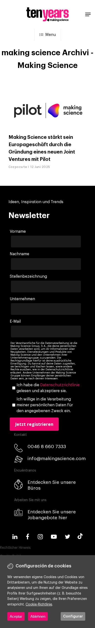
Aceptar (16, 616)
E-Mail (15, 321)
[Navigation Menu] (88, 14)
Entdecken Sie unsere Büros (52, 485)
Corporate (18, 167)
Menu (50, 35)
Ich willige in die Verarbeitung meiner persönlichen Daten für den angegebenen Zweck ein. (45, 405)
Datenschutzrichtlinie (60, 385)
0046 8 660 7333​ (47, 446)
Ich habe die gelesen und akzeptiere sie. (48, 388)
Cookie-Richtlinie (39, 604)
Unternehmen (22, 299)
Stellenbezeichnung (28, 276)
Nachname (19, 254)
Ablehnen (37, 616)
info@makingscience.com (57, 458)
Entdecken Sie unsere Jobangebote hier (52, 514)
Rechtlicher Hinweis (15, 548)
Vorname (18, 231)
